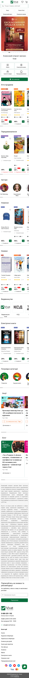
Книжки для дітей (6, 641)
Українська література (7, 638)
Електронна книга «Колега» (6, 348)
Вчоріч (16, 156)
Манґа (3, 652)
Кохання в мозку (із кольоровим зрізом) (6, 109)
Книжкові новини (21, 14)
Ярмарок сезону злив (18, 227)
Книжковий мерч (7, 14)
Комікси (3, 650)
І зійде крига (17, 275)
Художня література (7, 636)
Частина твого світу (18, 109)
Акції (7, 10)
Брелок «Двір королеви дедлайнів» (4, 156)
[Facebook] (10, 665)
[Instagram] (6, 665)
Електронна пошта (9, 595)
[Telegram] (18, 665)
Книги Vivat (21, 10)
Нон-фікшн (4, 647)
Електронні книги (6, 655)
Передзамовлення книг (8, 661)
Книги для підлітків (7, 644)
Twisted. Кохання (5, 275)
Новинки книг (5, 658)
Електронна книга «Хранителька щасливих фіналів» (19, 348)
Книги (3, 633)
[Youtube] (14, 665)
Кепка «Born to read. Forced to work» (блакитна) (5, 227)
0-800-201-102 (6, 613)
